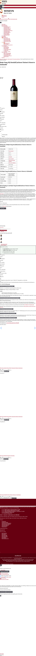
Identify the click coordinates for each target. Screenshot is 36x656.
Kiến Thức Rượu (4, 52)
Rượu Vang (3, 24)
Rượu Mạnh (4, 35)
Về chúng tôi (4, 521)
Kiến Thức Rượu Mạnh (7, 53)
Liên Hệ (3, 57)
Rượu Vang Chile (4, 535)
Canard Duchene (6, 27)
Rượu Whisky (4, 36)
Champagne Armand (7, 29)
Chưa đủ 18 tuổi (9, 591)
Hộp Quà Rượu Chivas (7, 41)
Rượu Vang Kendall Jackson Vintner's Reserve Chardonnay (10, 494)
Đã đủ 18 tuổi (3, 591)
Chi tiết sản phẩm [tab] (4, 134)
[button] (1, 6)
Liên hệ (3, 17)
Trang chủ (1, 59)
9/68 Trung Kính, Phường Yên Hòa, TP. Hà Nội (12, 510)
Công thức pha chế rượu (8, 55)
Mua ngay (2, 231)
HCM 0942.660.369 (4, 244)
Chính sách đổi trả (5, 525)
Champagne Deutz (7, 31)
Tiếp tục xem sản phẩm (4, 571)
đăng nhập (4, 206)
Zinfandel (10, 156)
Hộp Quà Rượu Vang (7, 39)
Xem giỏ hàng (3, 570)
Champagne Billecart (7, 32)
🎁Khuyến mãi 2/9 (7, 43)
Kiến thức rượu (4, 16)
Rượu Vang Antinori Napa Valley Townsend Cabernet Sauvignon (11, 416)
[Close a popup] (1, 565)
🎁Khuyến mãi (4, 15)
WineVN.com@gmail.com (8, 513)
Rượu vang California (12, 162)
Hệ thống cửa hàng (5, 522)
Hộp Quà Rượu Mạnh (7, 40)
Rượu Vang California (16, 59)
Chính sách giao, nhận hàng (6, 524)
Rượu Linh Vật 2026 (7, 38)
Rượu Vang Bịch (4, 25)
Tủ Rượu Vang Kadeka (7, 49)
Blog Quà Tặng (6, 56)
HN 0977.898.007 (3, 245)
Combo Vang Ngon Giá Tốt (8, 44)
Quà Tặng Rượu (4, 533)
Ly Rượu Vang (6, 50)
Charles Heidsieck (7, 34)
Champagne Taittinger (7, 28)
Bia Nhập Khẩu (6, 46)
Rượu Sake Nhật (6, 47)
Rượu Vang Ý (4, 534)
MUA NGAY (2, 653)
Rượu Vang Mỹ (10, 59)
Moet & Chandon (6, 33)
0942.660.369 (31, 304)
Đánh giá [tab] (3, 136)
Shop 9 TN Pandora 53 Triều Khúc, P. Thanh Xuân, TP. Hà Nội (14, 511)
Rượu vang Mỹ (11, 158)
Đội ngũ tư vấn (4, 526)
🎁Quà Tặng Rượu (5, 37)
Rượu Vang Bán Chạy (5, 538)
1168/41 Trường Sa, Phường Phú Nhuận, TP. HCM (12, 509)
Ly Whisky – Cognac (7, 51)
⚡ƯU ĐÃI (3, 42)
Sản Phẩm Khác (4, 45)
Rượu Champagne (5, 536)
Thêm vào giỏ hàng (3, 230)
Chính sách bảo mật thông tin (6, 523)
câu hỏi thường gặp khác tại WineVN (13, 322)
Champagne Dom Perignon (8, 30)
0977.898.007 (26, 304)
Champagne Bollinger (7, 26)
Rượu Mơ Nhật (6, 48)
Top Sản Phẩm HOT (7, 54)
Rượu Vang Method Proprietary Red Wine (7, 455)
